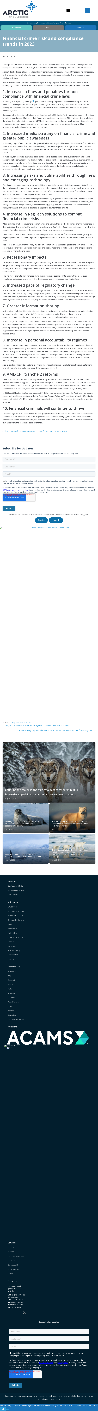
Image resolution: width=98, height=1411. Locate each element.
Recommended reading (16, 1019)
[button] (9, 1312)
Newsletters (12, 1015)
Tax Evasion (12, 946)
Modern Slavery (13, 933)
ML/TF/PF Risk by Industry (16, 911)
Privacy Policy (49, 1399)
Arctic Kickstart (12, 895)
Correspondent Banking (16, 920)
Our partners (12, 1261)
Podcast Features (13, 1002)
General (19, 722)
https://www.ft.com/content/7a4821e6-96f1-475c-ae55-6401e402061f (37, 431)
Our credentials (13, 1265)
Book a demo (12, 971)
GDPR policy (91, 1405)
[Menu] (68, 10)
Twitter (41, 520)
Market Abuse (12, 929)
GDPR (58, 1399)
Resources (11, 984)
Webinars (11, 1011)
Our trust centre (13, 1269)
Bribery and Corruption (15, 915)
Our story (11, 1247)
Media (10, 989)
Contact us (11, 1274)
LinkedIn (56, 520)
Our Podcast (12, 997)
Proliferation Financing (15, 937)
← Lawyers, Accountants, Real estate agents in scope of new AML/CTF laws (36, 725)
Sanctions (11, 942)
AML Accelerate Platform (16, 890)
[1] (4, 431)
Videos (10, 1006)
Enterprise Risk (13, 955)
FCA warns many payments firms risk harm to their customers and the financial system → (56, 730)
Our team (11, 1252)
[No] (7, 1409)
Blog (13, 722)
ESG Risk (11, 959)
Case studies (12, 980)
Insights (27, 722)
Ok (3, 1408)
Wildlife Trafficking (14, 950)
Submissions (12, 993)
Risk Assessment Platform (16, 886)
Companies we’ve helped (16, 1256)
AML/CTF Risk (12, 907)
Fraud (10, 924)
